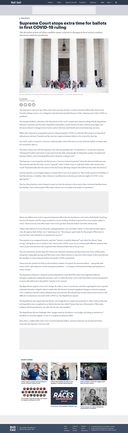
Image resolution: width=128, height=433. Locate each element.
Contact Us (75, 426)
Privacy (74, 428)
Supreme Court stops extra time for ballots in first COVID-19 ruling (62, 25)
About (65, 426)
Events (65, 428)
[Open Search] (116, 2)
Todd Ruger (24, 99)
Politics (25, 18)
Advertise (83, 426)
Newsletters (67, 430)
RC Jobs (83, 428)
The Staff (75, 430)
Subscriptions (84, 430)
